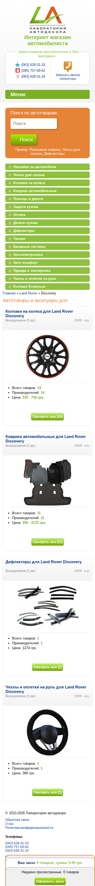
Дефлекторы (54, 154)
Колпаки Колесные (29, 287)
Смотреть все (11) (48, 542)
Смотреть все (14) (47, 417)
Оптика (19, 215)
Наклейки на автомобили (34, 167)
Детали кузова (25, 223)
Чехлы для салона (29, 175)
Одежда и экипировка (31, 271)
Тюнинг (19, 239)
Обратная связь (17, 820)
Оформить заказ (50, 881)
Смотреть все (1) (48, 667)
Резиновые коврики (45, 150)
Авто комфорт (25, 263)
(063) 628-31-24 (33, 65)
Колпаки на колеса (29, 183)
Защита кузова (25, 207)
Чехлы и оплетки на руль (34, 279)
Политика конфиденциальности (29, 828)
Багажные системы (29, 247)
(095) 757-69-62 (33, 71)
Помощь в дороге (28, 199)
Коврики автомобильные (34, 191)
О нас (9, 824)
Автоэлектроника (28, 255)
